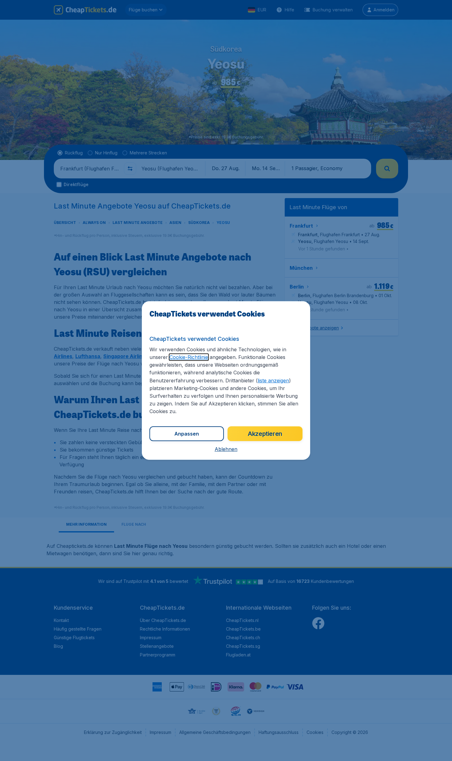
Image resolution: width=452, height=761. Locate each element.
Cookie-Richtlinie (188, 357)
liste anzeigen (273, 380)
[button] (226, 449)
